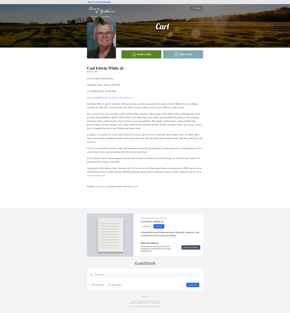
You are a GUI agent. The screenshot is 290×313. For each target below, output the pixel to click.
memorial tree (101, 186)
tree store (134, 186)
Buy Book (158, 226)
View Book (146, 226)
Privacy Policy (138, 303)
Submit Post (192, 285)
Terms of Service (151, 303)
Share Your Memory (190, 247)
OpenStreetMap (147, 307)
